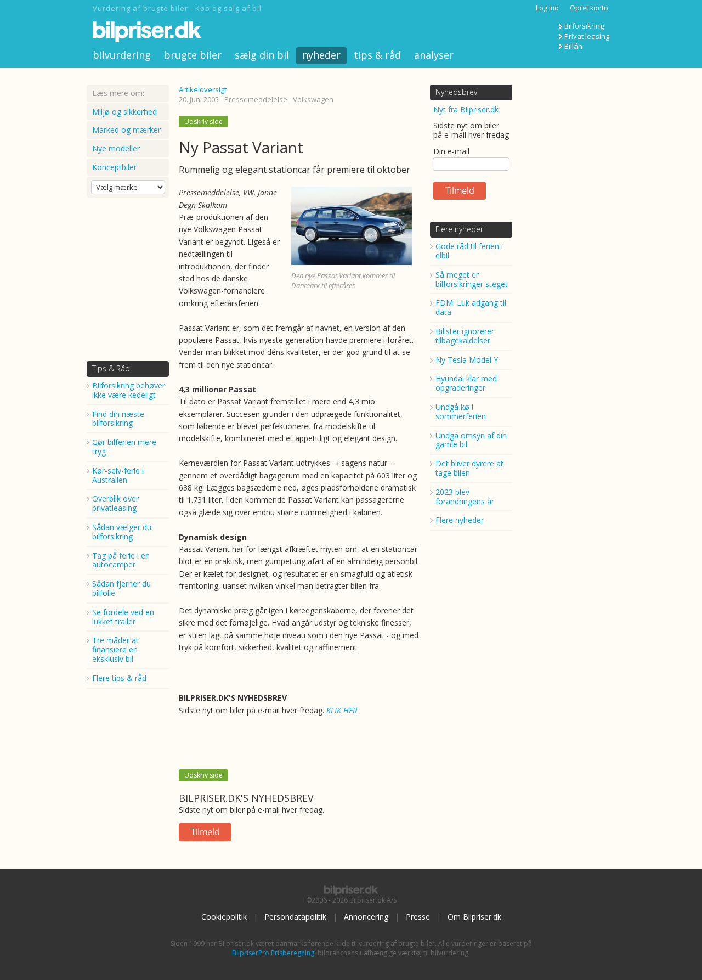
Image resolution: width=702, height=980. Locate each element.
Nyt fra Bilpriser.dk (466, 109)
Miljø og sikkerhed (124, 111)
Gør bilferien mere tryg (124, 447)
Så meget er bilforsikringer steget (471, 279)
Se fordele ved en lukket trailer (123, 617)
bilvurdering (122, 54)
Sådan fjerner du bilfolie (121, 588)
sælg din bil (262, 54)
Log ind (547, 8)
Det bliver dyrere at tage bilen (469, 468)
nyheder (321, 54)
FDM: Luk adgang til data (470, 307)
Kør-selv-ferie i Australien (118, 475)
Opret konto (589, 8)
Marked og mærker (126, 130)
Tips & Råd (111, 368)
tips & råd (377, 54)
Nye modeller (116, 148)
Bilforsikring (584, 26)
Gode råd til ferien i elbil (469, 251)
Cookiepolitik (224, 916)
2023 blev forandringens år (464, 496)
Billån (573, 46)
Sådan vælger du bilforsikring (121, 532)
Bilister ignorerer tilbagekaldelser (464, 336)
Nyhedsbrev (456, 92)
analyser (434, 54)
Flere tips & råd (119, 678)
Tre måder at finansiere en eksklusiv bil (115, 649)
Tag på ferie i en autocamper (121, 560)
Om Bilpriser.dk (474, 916)
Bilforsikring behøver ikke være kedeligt (128, 390)
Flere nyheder (459, 229)
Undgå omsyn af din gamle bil (471, 440)
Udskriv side (203, 121)
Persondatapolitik (295, 916)
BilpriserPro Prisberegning (273, 953)
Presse (418, 916)
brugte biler (193, 54)
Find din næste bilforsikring (118, 419)
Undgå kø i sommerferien (460, 411)
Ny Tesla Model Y (466, 359)
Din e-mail (451, 151)
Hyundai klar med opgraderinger (466, 383)
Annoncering (366, 916)
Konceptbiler (114, 167)
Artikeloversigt (203, 89)
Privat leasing (586, 36)
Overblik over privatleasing (115, 503)
